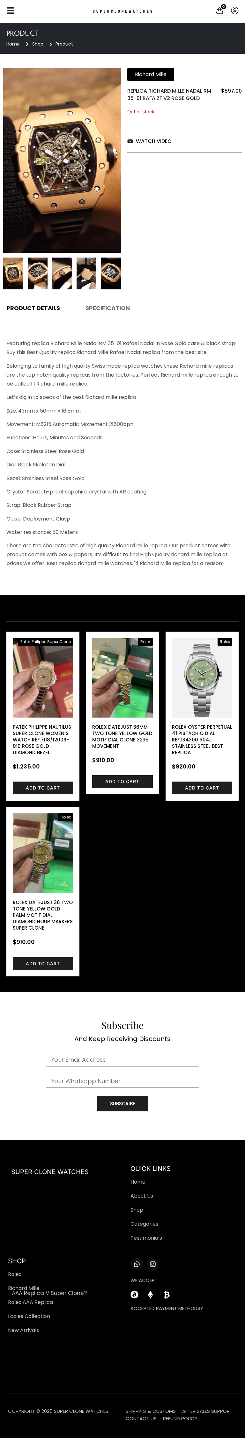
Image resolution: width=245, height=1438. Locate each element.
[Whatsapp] (136, 1264)
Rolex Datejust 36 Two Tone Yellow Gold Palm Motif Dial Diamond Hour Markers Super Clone (43, 915)
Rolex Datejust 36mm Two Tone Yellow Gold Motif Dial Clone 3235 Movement (122, 736)
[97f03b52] (62, 160)
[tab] (33, 309)
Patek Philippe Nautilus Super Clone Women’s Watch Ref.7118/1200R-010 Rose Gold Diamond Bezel (42, 740)
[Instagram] (152, 1264)
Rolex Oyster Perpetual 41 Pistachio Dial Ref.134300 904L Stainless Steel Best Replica (202, 740)
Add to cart (43, 787)
